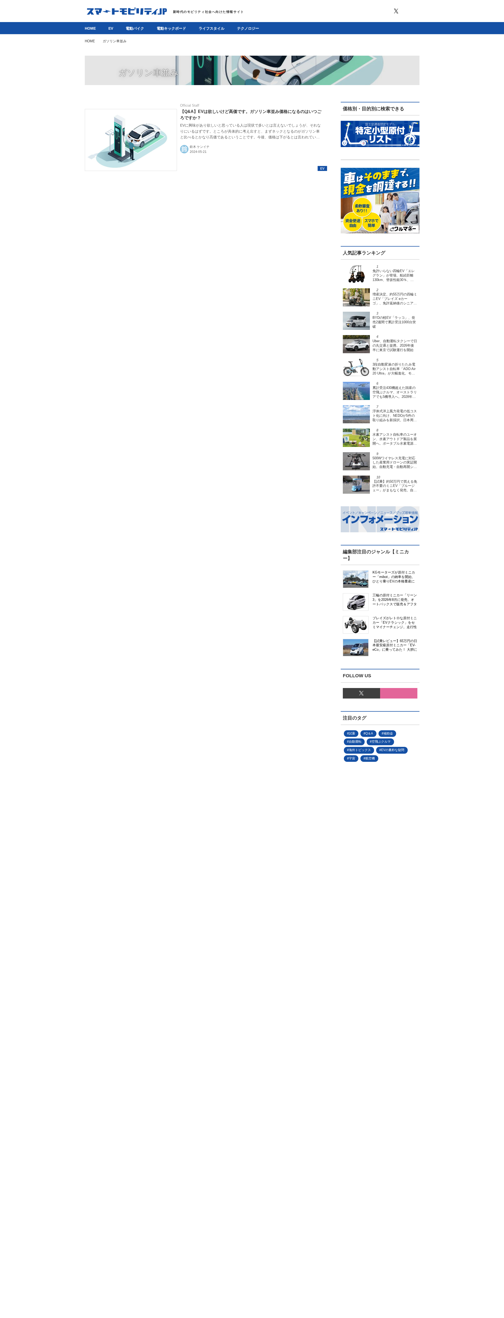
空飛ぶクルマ (381, 741)
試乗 (352, 733)
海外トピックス (360, 750)
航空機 (370, 758)
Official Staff (189, 105)
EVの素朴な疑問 (392, 750)
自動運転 (355, 741)
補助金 (388, 733)
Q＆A (369, 733)
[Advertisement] (371, 943)
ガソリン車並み (148, 72)
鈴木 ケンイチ (199, 147)
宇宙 (352, 758)
